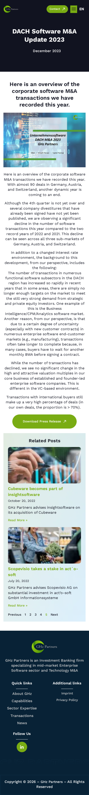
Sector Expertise (22, 708)
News (22, 723)
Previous (14, 614)
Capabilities (22, 701)
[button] (73, 9)
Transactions (21, 716)
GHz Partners (52, 782)
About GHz (22, 693)
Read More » (17, 520)
